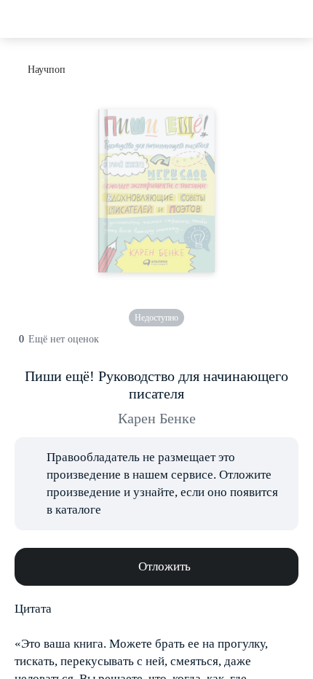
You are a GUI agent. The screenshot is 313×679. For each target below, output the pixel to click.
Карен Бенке (157, 418)
